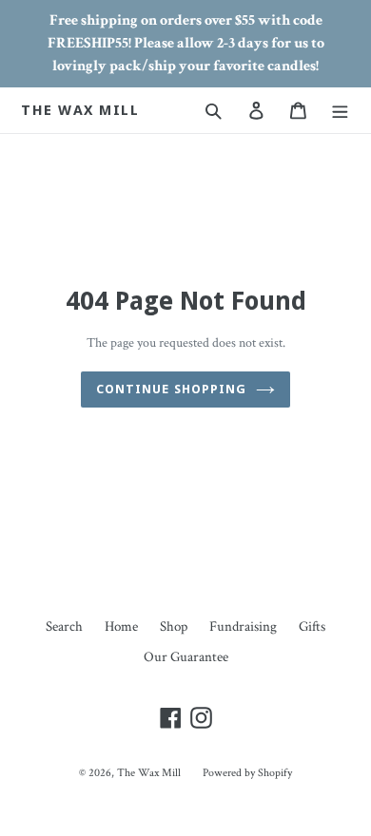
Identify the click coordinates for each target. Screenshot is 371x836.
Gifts (312, 627)
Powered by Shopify (247, 773)
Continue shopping (171, 389)
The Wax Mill (80, 110)
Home (121, 627)
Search (64, 627)
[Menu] (340, 110)
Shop (173, 627)
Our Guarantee (186, 657)
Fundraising (243, 627)
